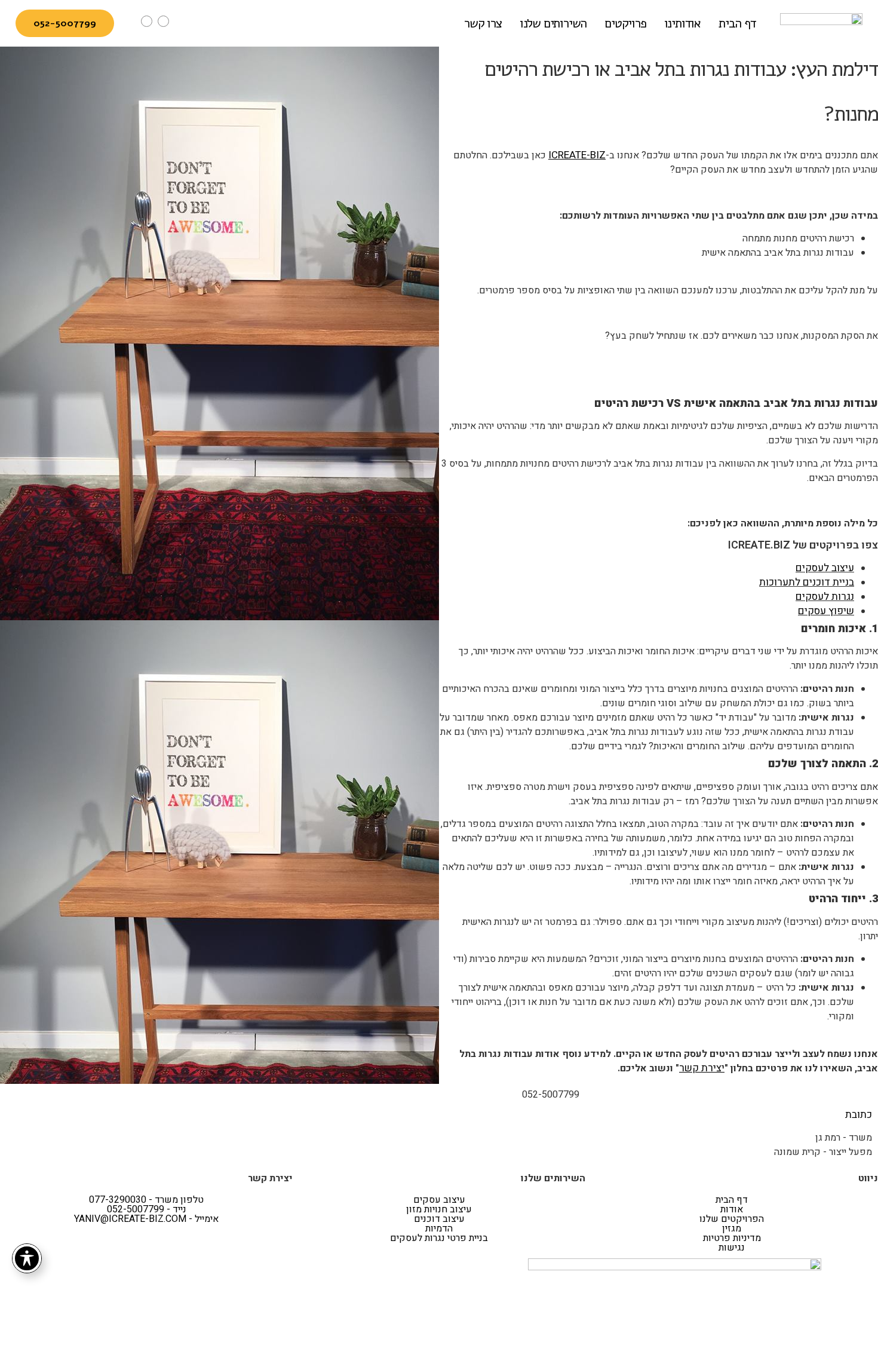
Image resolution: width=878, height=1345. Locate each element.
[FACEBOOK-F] (282, 1095)
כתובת (858, 1114)
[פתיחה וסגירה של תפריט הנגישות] (27, 1258)
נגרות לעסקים (825, 596)
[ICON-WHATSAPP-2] (163, 21)
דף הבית (737, 23)
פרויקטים (625, 23)
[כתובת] (867, 1095)
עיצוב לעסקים (825, 567)
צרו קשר (483, 23)
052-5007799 (550, 1094)
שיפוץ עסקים (826, 610)
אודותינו (682, 23)
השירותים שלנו (553, 23)
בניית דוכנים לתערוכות (806, 582)
